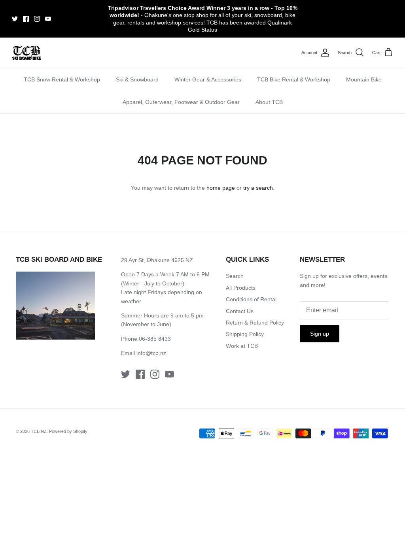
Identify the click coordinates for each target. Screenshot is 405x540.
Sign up (319, 333)
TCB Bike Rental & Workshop (293, 79)
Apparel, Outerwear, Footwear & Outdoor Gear (181, 102)
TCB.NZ (39, 431)
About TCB (269, 102)
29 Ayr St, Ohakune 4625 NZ (157, 260)
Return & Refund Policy (255, 322)
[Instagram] (37, 19)
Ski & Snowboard (137, 79)
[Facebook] (26, 19)
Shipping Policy (245, 334)
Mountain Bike (364, 79)
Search (235, 276)
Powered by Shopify (68, 431)
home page (220, 188)
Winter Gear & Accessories (207, 79)
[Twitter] (15, 19)
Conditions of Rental (251, 299)
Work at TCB (242, 346)
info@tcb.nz (151, 353)
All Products (240, 288)
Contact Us (240, 311)
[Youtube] (48, 19)
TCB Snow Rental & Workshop (62, 79)
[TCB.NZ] (27, 52)
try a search (258, 188)
